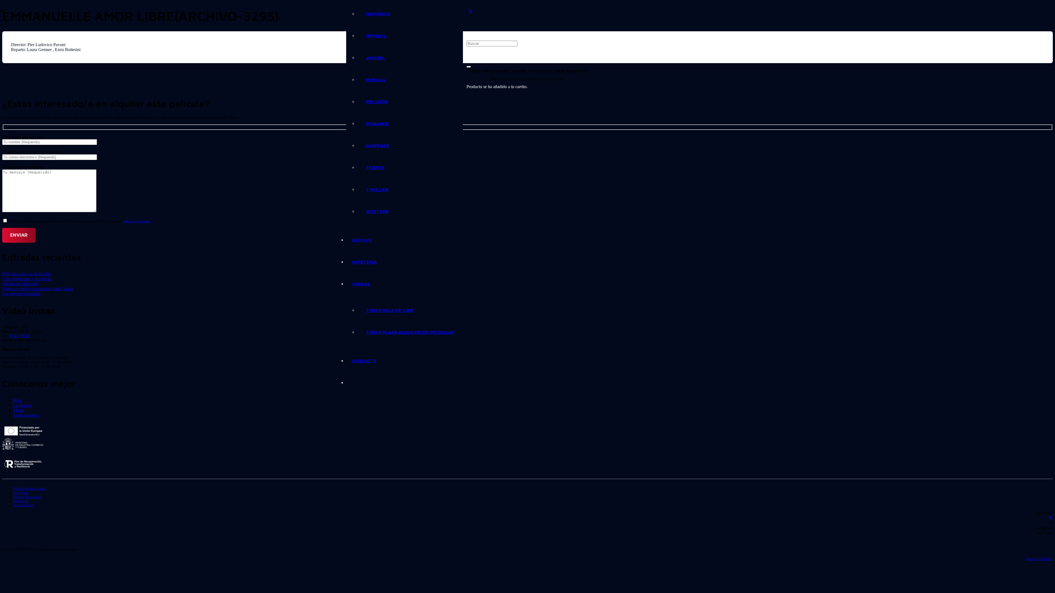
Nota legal (21, 493)
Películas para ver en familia (26, 274)
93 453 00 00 (19, 336)
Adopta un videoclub (20, 283)
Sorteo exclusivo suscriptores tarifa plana (37, 288)
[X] (470, 12)
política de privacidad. (137, 221)
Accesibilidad (23, 505)
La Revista (22, 405)
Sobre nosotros (26, 415)
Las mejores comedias (21, 293)
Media (18, 410)
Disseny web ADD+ (1039, 559)
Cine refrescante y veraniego (27, 278)
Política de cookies (27, 497)
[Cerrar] (469, 67)
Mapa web (21, 501)
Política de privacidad (29, 489)
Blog (17, 400)
